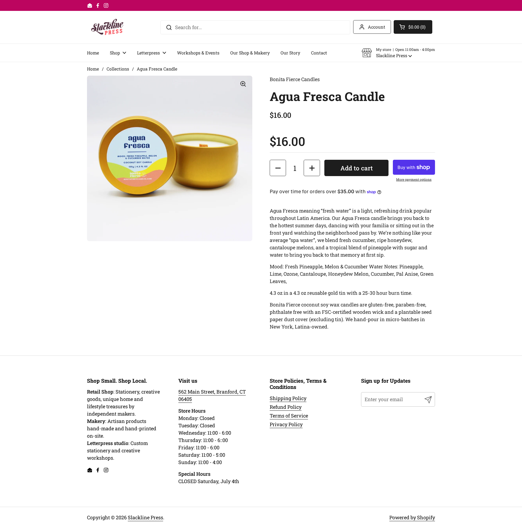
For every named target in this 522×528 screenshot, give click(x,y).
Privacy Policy (286, 424)
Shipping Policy (288, 398)
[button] (398, 53)
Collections (118, 69)
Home (93, 69)
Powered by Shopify (412, 517)
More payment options (413, 179)
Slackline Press (145, 517)
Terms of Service (289, 415)
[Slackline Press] (107, 27)
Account (376, 27)
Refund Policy (286, 407)
